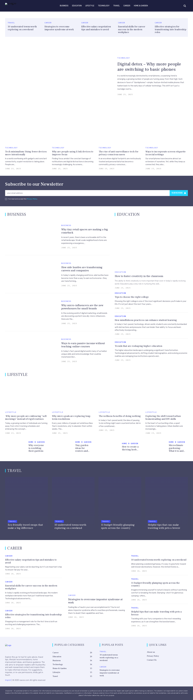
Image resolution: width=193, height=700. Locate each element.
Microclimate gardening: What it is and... (177, 448)
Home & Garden (36, 442)
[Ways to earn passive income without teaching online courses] (31, 350)
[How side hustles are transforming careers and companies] (31, 274)
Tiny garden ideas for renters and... (82, 448)
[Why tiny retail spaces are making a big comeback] (31, 236)
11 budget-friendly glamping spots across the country (155, 584)
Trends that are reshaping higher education (138, 346)
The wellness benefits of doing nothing (120, 416)
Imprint (8, 680)
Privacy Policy (32, 199)
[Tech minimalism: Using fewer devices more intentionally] (26, 130)
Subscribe (177, 193)
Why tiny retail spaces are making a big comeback (84, 231)
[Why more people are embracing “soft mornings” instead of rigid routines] (26, 394)
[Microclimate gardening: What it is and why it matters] (156, 447)
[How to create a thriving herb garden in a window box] (109, 447)
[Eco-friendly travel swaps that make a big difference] (26, 505)
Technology (123, 58)
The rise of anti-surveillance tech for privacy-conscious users (118, 153)
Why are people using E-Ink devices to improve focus (72, 153)
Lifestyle (10, 412)
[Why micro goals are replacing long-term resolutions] (73, 394)
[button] (185, 6)
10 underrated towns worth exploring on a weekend (22, 28)
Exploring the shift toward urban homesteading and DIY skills (163, 418)
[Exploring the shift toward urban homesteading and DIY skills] (166, 394)
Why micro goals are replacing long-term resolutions (71, 418)
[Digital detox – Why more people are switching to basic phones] (60, 76)
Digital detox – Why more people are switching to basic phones (149, 66)
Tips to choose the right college (132, 297)
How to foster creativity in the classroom (139, 276)
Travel (11, 23)
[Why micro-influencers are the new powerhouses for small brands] (31, 312)
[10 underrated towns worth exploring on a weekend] (73, 505)
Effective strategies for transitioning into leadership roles (170, 29)
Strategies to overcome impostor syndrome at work (59, 28)
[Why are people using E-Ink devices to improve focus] (73, 130)
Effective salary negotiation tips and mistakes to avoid (96, 28)
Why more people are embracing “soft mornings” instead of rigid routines (26, 418)
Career (48, 23)
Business (66, 225)
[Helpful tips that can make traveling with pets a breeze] (166, 505)
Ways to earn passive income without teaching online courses (83, 345)
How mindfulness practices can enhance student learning (146, 320)
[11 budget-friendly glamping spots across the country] (119, 505)
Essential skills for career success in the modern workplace (131, 29)
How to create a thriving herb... (130, 448)
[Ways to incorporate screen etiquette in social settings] (166, 130)
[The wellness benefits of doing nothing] (120, 394)
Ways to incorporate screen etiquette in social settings (165, 153)
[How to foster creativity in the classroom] (151, 244)
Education (120, 272)
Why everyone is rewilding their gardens (36, 448)
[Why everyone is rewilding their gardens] (15, 447)
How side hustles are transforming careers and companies (81, 269)
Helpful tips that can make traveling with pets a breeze (156, 613)
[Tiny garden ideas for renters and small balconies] (62, 447)
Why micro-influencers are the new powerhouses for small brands (82, 307)
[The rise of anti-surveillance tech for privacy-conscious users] (120, 130)
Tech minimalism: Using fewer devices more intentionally (26, 153)
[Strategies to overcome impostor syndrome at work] (96, 572)
